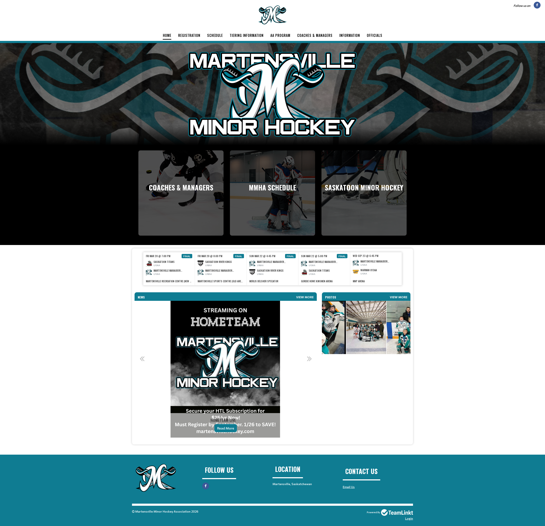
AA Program (280, 35)
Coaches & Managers (315, 35)
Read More (225, 428)
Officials (374, 35)
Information (349, 35)
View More (305, 297)
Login (409, 518)
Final (187, 256)
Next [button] (309, 358)
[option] (169, 268)
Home (167, 35)
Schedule (215, 35)
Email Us (349, 487)
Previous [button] (142, 358)
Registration (189, 35)
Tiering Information (247, 35)
